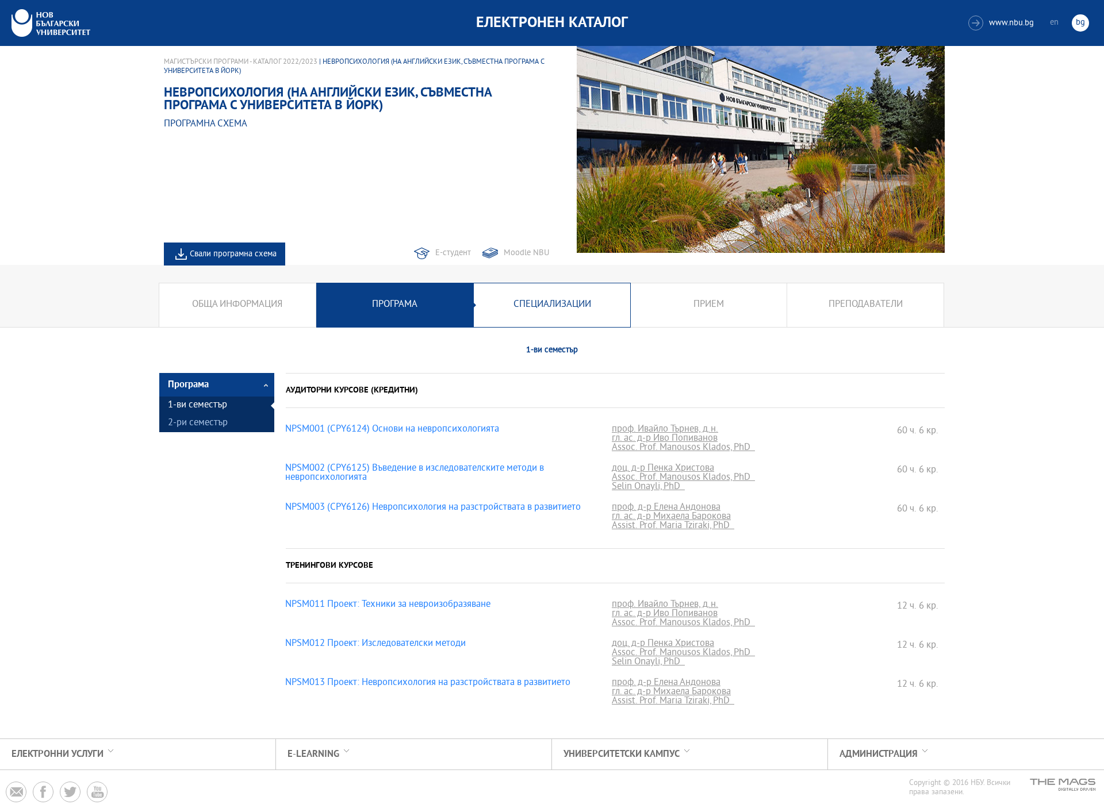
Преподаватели (866, 305)
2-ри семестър (198, 423)
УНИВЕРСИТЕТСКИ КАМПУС (622, 754)
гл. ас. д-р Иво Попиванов (665, 439)
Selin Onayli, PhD (648, 487)
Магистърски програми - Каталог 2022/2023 (240, 62)
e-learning (313, 754)
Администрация (878, 754)
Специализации (552, 305)
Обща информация (237, 305)
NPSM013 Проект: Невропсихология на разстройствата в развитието (427, 683)
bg (1080, 22)
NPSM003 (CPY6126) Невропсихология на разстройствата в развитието (433, 508)
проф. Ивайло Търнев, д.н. (665, 429)
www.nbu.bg (1002, 23)
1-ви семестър (197, 405)
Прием (708, 305)
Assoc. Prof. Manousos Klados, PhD (683, 448)
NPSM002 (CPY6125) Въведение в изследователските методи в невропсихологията (414, 473)
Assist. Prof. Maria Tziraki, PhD (673, 526)
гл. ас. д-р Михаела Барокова (671, 517)
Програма (394, 305)
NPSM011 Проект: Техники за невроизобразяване (387, 605)
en (1054, 22)
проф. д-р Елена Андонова (666, 508)
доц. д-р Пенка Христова (663, 469)
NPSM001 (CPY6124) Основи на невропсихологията (392, 429)
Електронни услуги (57, 754)
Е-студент (453, 253)
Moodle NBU (526, 253)
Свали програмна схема (233, 254)
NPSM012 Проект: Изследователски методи (375, 644)
